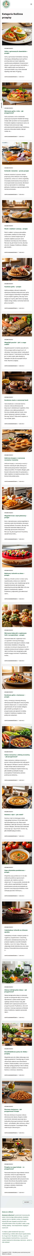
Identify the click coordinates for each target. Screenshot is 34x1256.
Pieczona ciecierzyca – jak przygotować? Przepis (13, 1110)
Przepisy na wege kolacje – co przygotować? (14, 1168)
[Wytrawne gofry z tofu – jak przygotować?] (17, 93)
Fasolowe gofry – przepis (12, 287)
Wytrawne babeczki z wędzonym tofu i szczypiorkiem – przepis (15, 634)
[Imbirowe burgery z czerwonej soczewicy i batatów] (17, 440)
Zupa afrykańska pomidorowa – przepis (15, 871)
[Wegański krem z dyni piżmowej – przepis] (17, 498)
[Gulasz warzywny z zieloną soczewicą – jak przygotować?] (17, 737)
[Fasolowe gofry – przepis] (17, 269)
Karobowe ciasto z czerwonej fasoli (16, 400)
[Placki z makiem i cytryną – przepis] (17, 211)
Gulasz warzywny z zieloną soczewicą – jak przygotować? (16, 756)
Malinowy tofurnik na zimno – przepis (14, 574)
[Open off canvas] (31, 4)
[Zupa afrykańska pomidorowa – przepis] (17, 853)
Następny (26, 1202)
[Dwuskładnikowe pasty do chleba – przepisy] (17, 1034)
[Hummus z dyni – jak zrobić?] (17, 797)
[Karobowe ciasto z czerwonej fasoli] (17, 383)
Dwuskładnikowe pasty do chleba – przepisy (16, 1053)
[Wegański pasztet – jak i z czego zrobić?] (17, 325)
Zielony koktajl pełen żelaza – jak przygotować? (15, 991)
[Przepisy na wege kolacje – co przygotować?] (17, 1149)
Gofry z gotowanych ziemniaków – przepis (16, 52)
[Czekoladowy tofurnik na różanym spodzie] (17, 913)
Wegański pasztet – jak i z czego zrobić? (15, 343)
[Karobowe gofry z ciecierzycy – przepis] (17, 677)
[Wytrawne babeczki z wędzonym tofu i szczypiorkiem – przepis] (17, 616)
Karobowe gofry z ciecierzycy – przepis (14, 696)
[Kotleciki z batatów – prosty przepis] (17, 153)
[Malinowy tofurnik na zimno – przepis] (17, 556)
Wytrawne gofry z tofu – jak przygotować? (13, 112)
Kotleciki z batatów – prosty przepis (16, 171)
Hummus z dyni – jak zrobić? (13, 815)
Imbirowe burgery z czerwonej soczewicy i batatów (14, 459)
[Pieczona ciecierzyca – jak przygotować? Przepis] (17, 1092)
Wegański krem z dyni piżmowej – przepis (15, 517)
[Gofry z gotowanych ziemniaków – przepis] (17, 34)
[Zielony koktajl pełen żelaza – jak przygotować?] (17, 972)
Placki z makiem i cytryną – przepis (16, 229)
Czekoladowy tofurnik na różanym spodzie (16, 931)
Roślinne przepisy (8, 48)
